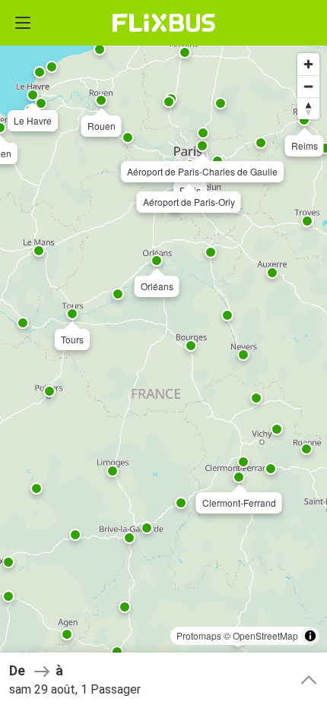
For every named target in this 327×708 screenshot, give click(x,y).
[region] (163, 354)
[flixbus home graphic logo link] (164, 22)
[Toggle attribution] (310, 636)
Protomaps (198, 635)
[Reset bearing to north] (308, 108)
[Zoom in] (308, 64)
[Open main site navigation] (23, 22)
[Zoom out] (308, 86)
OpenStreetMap (265, 635)
